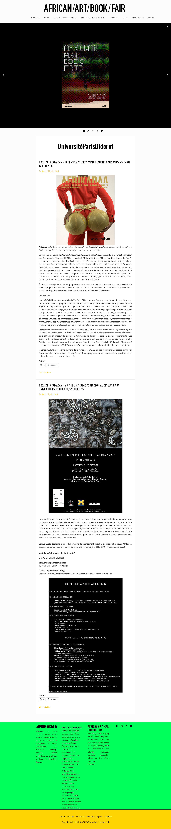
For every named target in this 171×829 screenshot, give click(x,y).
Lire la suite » (45, 372)
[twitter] (102, 131)
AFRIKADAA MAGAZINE (64, 17)
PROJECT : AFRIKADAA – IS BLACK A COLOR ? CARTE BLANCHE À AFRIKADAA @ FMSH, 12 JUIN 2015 (84, 164)
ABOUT (34, 17)
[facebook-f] (98, 131)
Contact (108, 816)
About (62, 816)
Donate (70, 816)
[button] (167, 26)
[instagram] (89, 131)
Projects (42, 171)
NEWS (46, 17)
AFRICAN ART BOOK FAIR (92, 17)
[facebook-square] (84, 131)
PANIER (151, 17)
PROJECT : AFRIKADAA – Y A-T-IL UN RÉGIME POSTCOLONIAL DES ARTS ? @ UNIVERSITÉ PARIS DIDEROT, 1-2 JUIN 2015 (79, 387)
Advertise (80, 816)
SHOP (125, 17)
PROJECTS (114, 17)
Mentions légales (94, 816)
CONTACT (136, 17)
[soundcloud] (94, 131)
